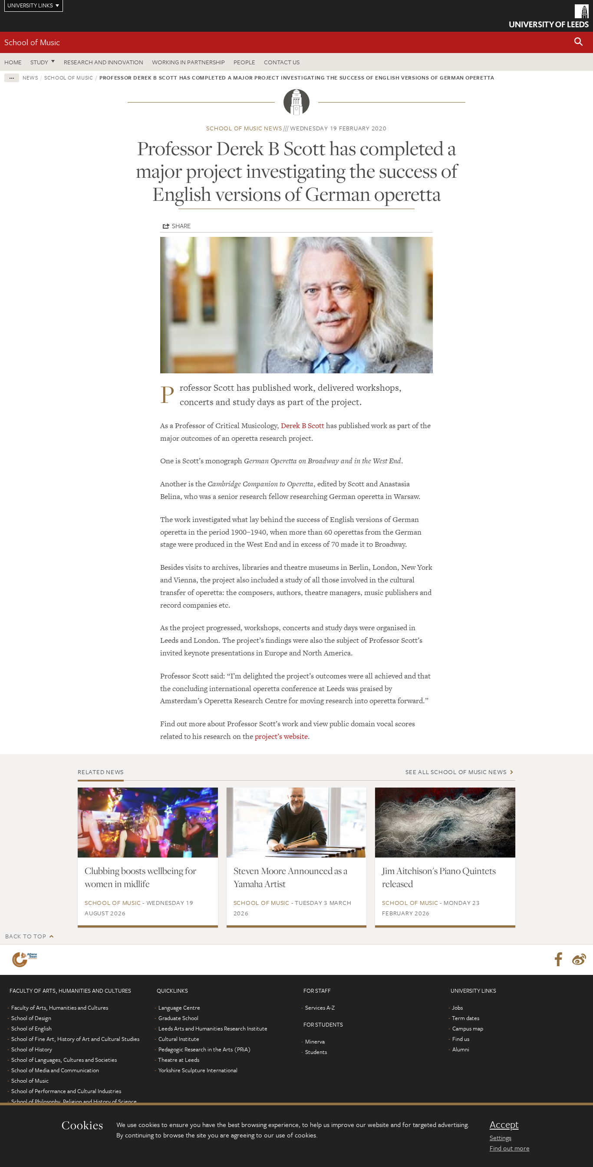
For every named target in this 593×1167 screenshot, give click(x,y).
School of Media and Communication (55, 1070)
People (244, 61)
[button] (579, 42)
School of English (31, 1028)
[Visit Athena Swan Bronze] (26, 960)
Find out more (510, 1148)
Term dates (465, 1018)
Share (181, 225)
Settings (500, 1137)
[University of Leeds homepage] (549, 15)
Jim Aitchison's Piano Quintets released (439, 877)
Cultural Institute (178, 1038)
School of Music (32, 42)
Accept (504, 1124)
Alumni (460, 1049)
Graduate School (178, 1018)
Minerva (315, 1041)
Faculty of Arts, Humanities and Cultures (59, 1007)
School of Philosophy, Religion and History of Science (74, 1101)
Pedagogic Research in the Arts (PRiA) (204, 1049)
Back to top (25, 936)
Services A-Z (320, 1007)
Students (316, 1051)
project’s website (281, 736)
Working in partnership (188, 61)
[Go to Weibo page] (579, 960)
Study (39, 61)
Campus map (467, 1028)
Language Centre (179, 1007)
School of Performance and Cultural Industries (66, 1091)
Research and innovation (103, 61)
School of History (31, 1049)
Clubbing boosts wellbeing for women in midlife (140, 877)
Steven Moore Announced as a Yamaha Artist (290, 877)
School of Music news (244, 128)
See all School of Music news (455, 771)
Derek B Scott (302, 425)
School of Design (31, 1018)
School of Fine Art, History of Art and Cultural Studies (75, 1038)
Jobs (457, 1007)
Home (13, 61)
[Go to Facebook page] (558, 960)
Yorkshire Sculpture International (197, 1070)
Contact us (282, 61)
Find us (460, 1038)
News (30, 77)
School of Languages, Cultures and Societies (64, 1059)
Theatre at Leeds (178, 1059)
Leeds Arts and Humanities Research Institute (212, 1028)
